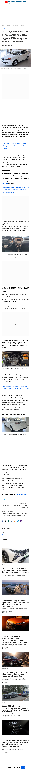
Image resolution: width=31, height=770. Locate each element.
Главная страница (6, 25)
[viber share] (21, 521)
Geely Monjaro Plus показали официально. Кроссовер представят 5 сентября (14, 674)
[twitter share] (5, 521)
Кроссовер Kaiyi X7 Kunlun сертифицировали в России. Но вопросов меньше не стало (15, 570)
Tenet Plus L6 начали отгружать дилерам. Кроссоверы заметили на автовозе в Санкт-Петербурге (15, 639)
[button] (15, 244)
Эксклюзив (4, 736)
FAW (3, 534)
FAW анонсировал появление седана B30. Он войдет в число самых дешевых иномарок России (16, 190)
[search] (28, 2)
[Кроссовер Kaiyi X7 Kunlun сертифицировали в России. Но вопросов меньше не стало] (15, 555)
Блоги (3, 702)
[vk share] (11, 521)
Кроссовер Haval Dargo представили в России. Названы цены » (16, 506)
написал (5, 183)
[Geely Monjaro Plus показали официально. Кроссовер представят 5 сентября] (15, 659)
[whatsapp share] (8, 521)
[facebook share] (2, 521)
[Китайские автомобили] (15, 2)
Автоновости (15, 25)
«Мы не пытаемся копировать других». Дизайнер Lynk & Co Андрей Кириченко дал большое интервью (15, 743)
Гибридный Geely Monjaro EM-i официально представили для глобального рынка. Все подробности (15, 603)
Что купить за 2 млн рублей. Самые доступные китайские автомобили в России (15, 146)
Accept (23, 767)
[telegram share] (18, 521)
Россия (22, 25)
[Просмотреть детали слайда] (16, 499)
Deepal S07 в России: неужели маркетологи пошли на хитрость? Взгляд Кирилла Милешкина (15, 709)
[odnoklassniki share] (14, 521)
